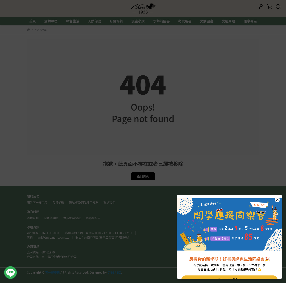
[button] (277, 199)
